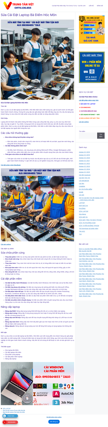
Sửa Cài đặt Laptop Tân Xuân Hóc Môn (14, 412)
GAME (81, 192)
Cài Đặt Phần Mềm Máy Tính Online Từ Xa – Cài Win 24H (68, 5)
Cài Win (81, 183)
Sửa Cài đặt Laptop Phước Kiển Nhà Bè (14, 410)
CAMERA (82, 186)
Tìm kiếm (82, 131)
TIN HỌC (82, 231)
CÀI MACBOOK (84, 181)
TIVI (80, 234)
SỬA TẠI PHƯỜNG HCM (87, 223)
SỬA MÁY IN (83, 217)
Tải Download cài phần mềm (88, 228)
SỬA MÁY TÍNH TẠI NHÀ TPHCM (90, 220)
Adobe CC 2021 (84, 161)
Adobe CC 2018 (84, 152)
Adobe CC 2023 (84, 166)
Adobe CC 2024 (84, 169)
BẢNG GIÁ (100, 5)
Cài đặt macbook (85, 175)
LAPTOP (82, 203)
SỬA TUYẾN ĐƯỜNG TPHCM (89, 226)
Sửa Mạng (82, 214)
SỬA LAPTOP (6, 408)
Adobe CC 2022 (84, 163)
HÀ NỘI (81, 195)
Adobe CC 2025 (84, 172)
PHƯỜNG (82, 208)
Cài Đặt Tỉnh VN (84, 178)
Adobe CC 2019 (84, 155)
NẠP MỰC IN (83, 206)
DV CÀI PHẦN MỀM (85, 189)
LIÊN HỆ (91, 5)
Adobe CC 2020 (84, 158)
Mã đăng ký (54, 421)
